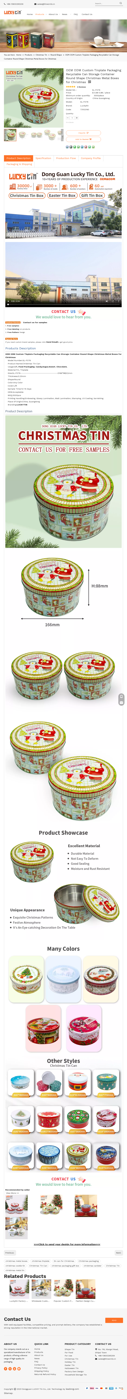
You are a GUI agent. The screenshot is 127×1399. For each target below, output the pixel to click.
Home (37, 1349)
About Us (38, 1355)
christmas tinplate (40, 1261)
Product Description (19, 158)
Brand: (69, 105)
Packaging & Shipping (19, 164)
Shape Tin (69, 1349)
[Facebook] (5, 1369)
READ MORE (114, 1321)
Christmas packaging (89, 1261)
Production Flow (66, 158)
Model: (69, 102)
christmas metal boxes (16, 1261)
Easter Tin (70, 1365)
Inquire (81, 133)
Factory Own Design (74, 1371)
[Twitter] (10, 1369)
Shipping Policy (41, 1371)
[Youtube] (14, 1369)
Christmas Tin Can (38, 1266)
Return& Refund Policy (45, 1374)
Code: (68, 109)
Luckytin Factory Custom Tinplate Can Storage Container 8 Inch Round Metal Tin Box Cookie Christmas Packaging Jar (19, 1301)
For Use (68, 1355)
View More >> (12, 1193)
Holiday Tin (70, 1362)
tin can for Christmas (64, 1261)
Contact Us (39, 1365)
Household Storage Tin (76, 1375)
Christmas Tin (113, 1266)
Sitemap (8, 1393)
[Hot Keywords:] (121, 3)
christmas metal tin (15, 1270)
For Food (69, 1352)
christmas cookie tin (15, 1266)
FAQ (36, 1361)
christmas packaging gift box (65, 1266)
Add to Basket (82, 139)
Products (38, 1352)
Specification (43, 158)
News (37, 1358)
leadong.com (72, 1389)
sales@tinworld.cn (46, 4)
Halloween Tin (72, 1368)
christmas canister (93, 1266)
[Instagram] (19, 1369)
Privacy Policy (40, 1368)
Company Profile (91, 158)
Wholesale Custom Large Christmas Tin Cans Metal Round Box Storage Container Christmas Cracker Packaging (41, 1301)
